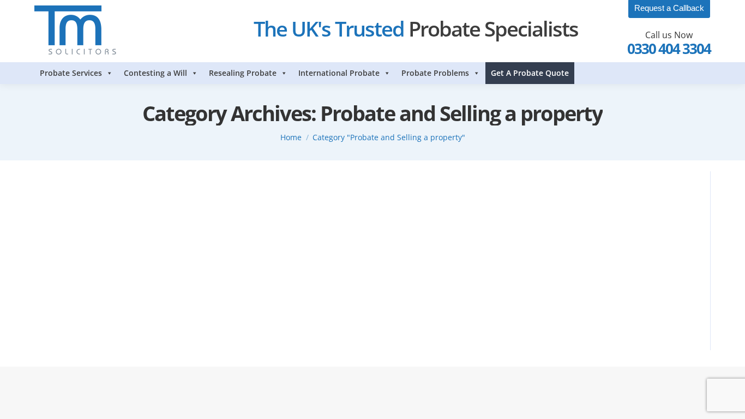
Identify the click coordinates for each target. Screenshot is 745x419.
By (209, 210)
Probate (61, 210)
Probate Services (71, 73)
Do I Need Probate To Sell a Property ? (127, 279)
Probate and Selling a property (126, 210)
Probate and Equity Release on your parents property (161, 190)
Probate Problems (435, 73)
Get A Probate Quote (530, 73)
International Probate (339, 73)
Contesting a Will (155, 73)
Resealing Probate (243, 73)
